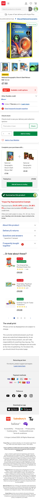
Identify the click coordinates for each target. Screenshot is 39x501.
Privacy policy (30, 429)
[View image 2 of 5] (14, 67)
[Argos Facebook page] (13, 395)
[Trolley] (35, 3)
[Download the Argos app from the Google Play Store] (26, 410)
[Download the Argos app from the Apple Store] (13, 410)
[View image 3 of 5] (24, 67)
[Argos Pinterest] (25, 395)
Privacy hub (19, 429)
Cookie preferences (26, 431)
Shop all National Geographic (27, 19)
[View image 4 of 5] (34, 67)
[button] (31, 24)
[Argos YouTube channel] (8, 395)
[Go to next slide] (36, 41)
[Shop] (8, 3)
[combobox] (15, 9)
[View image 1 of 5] (5, 67)
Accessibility (8, 429)
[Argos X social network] (19, 395)
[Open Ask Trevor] (36, 9)
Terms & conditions (20, 433)
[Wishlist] (30, 3)
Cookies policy (12, 431)
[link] (19, 108)
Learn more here (19, 366)
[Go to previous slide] (3, 41)
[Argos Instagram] (31, 395)
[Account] (26, 3)
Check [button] (33, 126)
